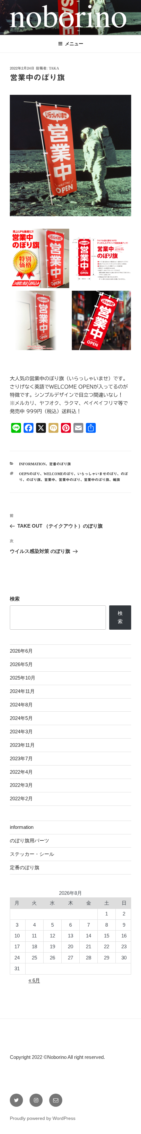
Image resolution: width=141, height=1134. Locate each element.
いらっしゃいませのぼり (97, 473)
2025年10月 (22, 678)
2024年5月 (21, 718)
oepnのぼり (29, 473)
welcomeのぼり (59, 473)
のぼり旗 (33, 479)
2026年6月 (21, 651)
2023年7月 (21, 758)
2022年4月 (21, 772)
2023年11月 (22, 745)
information (32, 464)
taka (54, 68)
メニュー (74, 43)
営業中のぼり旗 (96, 479)
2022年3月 (21, 785)
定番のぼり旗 (60, 464)
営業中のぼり (69, 479)
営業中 (49, 479)
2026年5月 (21, 664)
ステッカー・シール (32, 854)
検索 (15, 598)
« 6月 (34, 980)
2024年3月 (21, 731)
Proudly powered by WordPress (42, 1118)
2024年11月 (22, 691)
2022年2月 (21, 798)
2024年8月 (21, 704)
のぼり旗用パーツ (29, 840)
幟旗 (116, 479)
